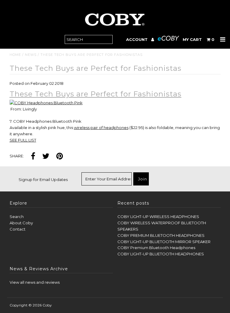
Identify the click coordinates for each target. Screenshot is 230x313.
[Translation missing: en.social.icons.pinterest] (59, 156)
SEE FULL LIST (23, 140)
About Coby (21, 222)
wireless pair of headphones (101, 127)
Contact (17, 229)
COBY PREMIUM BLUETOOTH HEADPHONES (161, 235)
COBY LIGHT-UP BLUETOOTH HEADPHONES (160, 253)
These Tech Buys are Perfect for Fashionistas (95, 94)
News (31, 55)
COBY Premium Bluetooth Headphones (156, 247)
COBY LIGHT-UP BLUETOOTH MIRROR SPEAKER (164, 241)
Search (17, 216)
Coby (47, 305)
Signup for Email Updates (43, 179)
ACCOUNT (137, 39)
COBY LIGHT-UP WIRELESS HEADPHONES (158, 216)
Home (15, 55)
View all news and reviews (35, 282)
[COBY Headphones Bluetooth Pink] (46, 102)
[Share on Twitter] (45, 156)
